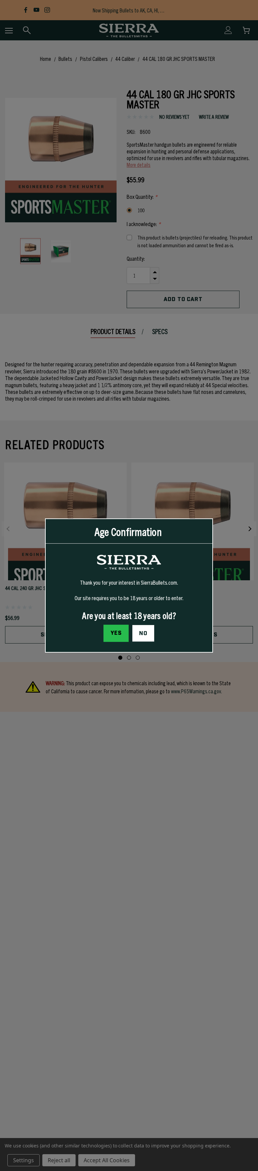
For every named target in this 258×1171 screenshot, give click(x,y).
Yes (116, 633)
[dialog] (129, 585)
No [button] (143, 633)
